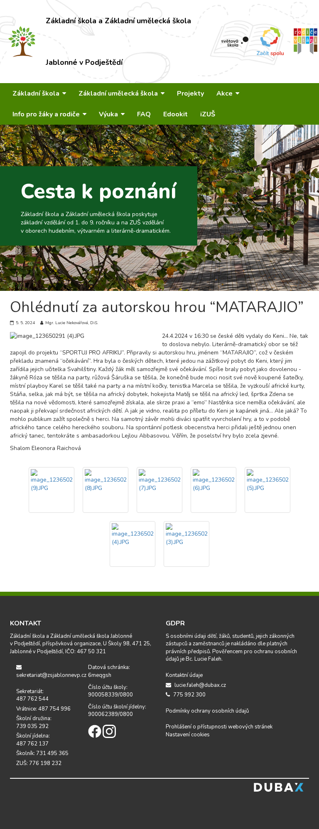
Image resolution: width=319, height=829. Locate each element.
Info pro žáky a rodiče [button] (46, 114)
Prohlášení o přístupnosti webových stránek (219, 727)
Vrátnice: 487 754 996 (43, 709)
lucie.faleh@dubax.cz (199, 685)
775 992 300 (189, 695)
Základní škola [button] (36, 93)
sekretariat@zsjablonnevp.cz (46, 675)
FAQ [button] (144, 114)
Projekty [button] (190, 93)
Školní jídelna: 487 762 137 (33, 740)
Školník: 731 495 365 (42, 753)
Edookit (175, 114)
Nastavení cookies (188, 734)
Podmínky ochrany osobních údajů (207, 711)
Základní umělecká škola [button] (119, 93)
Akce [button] (225, 93)
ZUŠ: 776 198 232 (38, 763)
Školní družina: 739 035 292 (34, 722)
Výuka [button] (109, 114)
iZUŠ (207, 114)
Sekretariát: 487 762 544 (32, 695)
